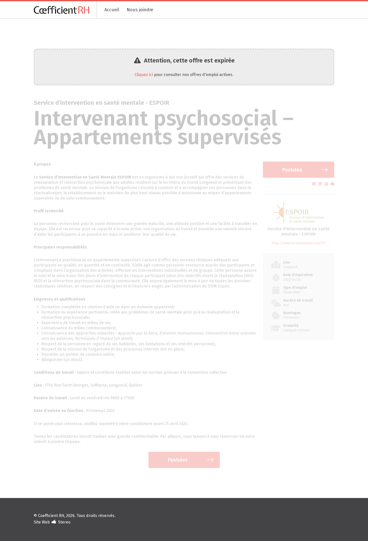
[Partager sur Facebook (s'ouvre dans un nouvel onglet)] (314, 184)
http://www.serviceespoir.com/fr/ (298, 243)
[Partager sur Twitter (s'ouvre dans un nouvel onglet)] (327, 184)
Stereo (64, 522)
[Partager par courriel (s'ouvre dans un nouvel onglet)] (332, 184)
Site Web (42, 522)
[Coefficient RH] (65, 9)
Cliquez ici (144, 74)
